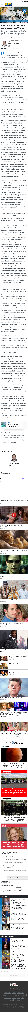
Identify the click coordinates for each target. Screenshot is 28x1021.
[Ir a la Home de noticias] (14, 984)
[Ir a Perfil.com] (24, 1)
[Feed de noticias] (17, 989)
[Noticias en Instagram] (7, 989)
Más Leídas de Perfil (8, 936)
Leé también (12, 422)
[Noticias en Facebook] (10, 989)
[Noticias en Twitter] (14, 989)
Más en (8, 743)
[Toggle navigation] (2, 4)
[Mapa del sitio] (20, 989)
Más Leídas (4, 897)
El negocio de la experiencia (14, 425)
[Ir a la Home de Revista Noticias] (8, 4)
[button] (25, 60)
